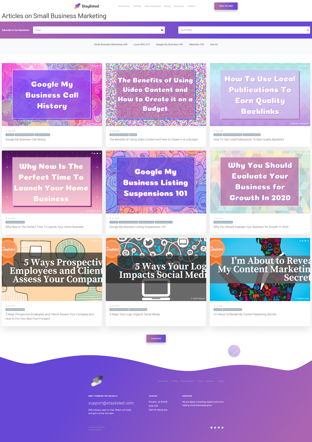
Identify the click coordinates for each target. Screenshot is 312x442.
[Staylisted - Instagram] (222, 427)
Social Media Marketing (138, 309)
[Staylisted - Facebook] (211, 427)
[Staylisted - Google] (219, 427)
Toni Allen (96, 298)
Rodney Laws (94, 211)
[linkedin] (94, 66)
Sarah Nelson (94, 123)
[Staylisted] (86, 5)
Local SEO (142, 44)
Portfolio (137, 6)
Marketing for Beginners (251, 135)
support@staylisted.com (111, 403)
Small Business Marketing (111, 44)
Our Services (124, 6)
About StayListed (153, 6)
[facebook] (92, 66)
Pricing (167, 6)
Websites (196, 44)
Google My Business (169, 44)
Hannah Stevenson (300, 123)
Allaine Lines (303, 298)
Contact (191, 6)
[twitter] (97, 66)
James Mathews (197, 123)
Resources (179, 6)
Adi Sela (305, 211)
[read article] (100, 66)
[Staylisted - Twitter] (215, 427)
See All (214, 44)
